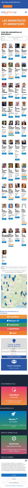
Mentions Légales (20, 485)
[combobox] (14, 350)
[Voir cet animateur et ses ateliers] (4, 45)
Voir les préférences (14, 482)
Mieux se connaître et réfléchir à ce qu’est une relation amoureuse (14, 447)
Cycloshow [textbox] (12, 350)
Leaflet (13, 307)
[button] (26, 460)
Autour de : (14, 351)
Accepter (14, 475)
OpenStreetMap (19, 307)
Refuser (14, 479)
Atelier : (14, 348)
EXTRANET (7, 6)
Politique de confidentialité (11, 485)
